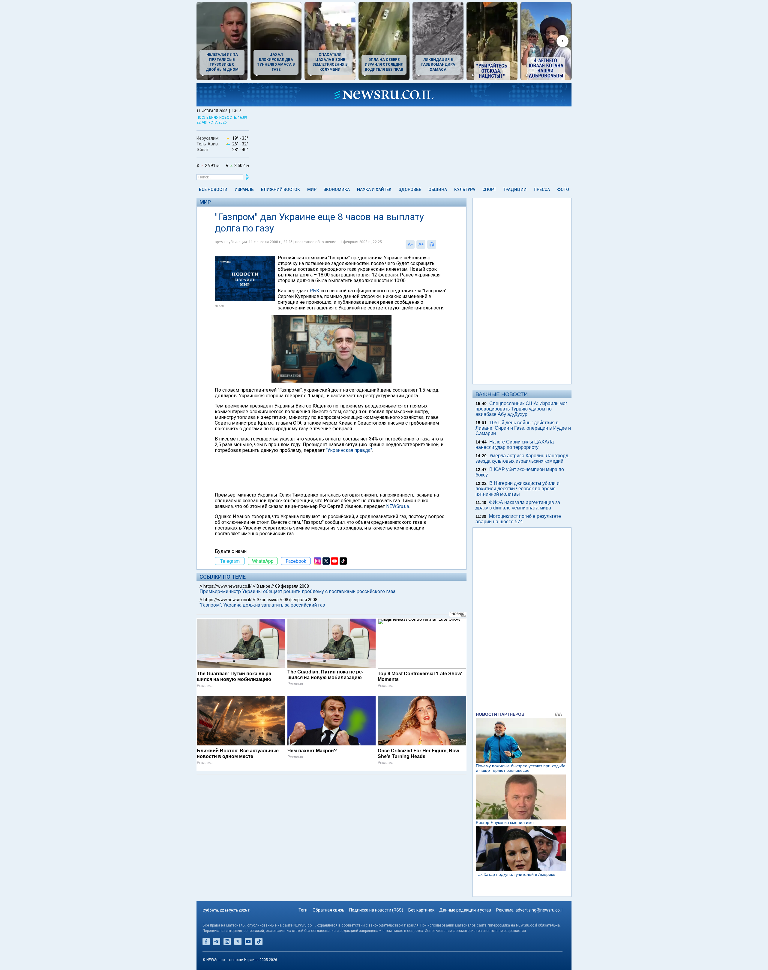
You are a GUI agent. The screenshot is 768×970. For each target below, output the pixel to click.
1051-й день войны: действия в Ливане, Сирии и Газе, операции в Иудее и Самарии (523, 428)
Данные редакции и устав (465, 910)
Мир (311, 189)
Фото (563, 189)
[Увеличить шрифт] (420, 244)
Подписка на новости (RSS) (376, 910)
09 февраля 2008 (292, 586)
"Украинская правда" (349, 450)
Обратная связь (328, 910)
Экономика (336, 189)
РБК (315, 291)
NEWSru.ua (397, 506)
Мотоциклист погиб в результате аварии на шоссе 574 (518, 519)
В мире (263, 586)
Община (437, 189)
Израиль (244, 189)
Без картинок (421, 910)
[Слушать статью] (437, 244)
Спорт (489, 189)
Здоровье (410, 189)
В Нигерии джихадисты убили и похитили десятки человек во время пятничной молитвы (518, 489)
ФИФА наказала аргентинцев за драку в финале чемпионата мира (518, 505)
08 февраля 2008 (300, 599)
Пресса (542, 189)
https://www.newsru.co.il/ (227, 586)
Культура (464, 189)
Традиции (514, 189)
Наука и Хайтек (374, 189)
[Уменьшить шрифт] (410, 244)
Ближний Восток (280, 189)
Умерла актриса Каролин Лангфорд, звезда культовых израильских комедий (522, 458)
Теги (303, 910)
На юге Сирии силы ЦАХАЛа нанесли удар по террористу (515, 444)
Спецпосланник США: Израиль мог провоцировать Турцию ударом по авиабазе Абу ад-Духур (521, 409)
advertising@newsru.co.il (538, 910)
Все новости (213, 189)
